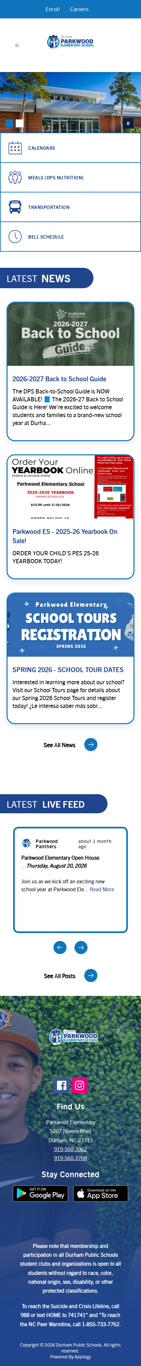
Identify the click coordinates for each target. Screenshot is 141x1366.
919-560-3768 (70, 1157)
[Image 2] (20, 123)
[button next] (81, 947)
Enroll (53, 9)
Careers (79, 9)
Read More (102, 889)
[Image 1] (9, 123)
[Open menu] (17, 45)
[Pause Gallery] (128, 123)
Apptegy (82, 1356)
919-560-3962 (70, 1149)
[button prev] (60, 947)
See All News (59, 744)
